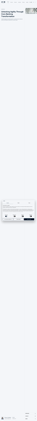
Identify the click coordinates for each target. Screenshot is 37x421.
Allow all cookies (29, 219)
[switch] (14, 216)
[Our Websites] (31, 2)
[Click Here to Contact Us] (33, 2)
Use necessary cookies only (7, 219)
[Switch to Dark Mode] (35, 2)
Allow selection (18, 219)
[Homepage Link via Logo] (3, 2)
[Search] (29, 2)
